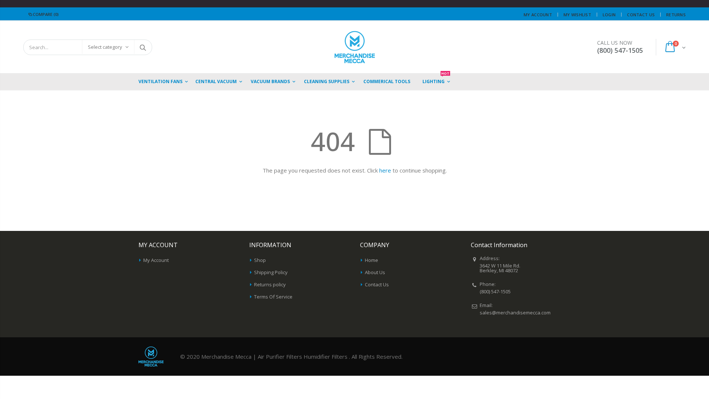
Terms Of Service (273, 296)
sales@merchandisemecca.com (515, 312)
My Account (538, 14)
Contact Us (641, 14)
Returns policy (270, 284)
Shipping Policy (271, 272)
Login (609, 14)
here (385, 170)
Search (142, 47)
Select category (105, 47)
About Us (375, 272)
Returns (676, 14)
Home (371, 260)
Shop (260, 260)
